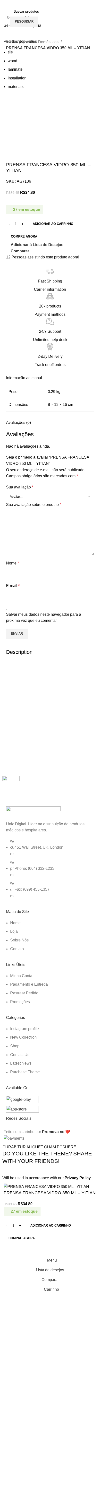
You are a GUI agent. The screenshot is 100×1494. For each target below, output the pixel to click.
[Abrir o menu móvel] (5, 16)
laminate (15, 69)
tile (10, 52)
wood (12, 61)
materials (16, 87)
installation (17, 78)
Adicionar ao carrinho (53, 224)
